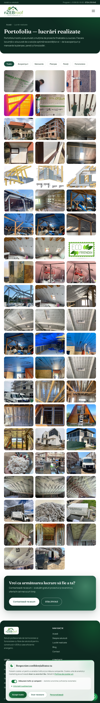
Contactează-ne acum (24, 601)
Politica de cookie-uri (64, 674)
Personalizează (56, 694)
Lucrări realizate (59, 642)
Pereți (65, 64)
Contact (56, 651)
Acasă (8, 24)
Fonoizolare (80, 64)
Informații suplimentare (22, 686)
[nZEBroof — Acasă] (13, 11)
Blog (54, 647)
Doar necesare (37, 694)
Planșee (53, 64)
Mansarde (39, 64)
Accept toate (18, 694)
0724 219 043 (90, 2)
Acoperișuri (23, 64)
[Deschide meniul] (93, 11)
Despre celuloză (59, 638)
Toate (9, 64)
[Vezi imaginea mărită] (18, 81)
